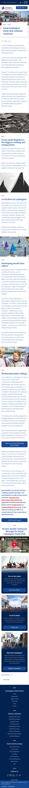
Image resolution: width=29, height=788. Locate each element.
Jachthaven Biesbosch (14, 736)
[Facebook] (7, 775)
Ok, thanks (4, 786)
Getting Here (14, 696)
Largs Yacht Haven (14, 721)
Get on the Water (14, 590)
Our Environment (14, 756)
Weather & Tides (15, 699)
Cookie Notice (11, 786)
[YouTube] (17, 775)
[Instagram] (10, 775)
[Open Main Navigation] (26, 2)
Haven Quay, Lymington (14, 719)
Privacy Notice (14, 749)
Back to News (6, 679)
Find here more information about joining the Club (11, 499)
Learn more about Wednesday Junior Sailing (14, 444)
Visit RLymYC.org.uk (14, 520)
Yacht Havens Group (14, 747)
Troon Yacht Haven (14, 724)
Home (14, 694)
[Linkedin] (13, 775)
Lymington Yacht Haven (14, 717)
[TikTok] (20, 775)
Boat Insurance (14, 761)
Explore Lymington (14, 668)
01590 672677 (17, 505)
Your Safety (14, 754)
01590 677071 (14, 780)
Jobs (15, 764)
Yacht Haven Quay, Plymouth (14, 734)
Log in (23, 2)
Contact (15, 706)
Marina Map (14, 701)
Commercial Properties (14, 759)
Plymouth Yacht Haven (14, 731)
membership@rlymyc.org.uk (11, 507)
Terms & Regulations (14, 751)
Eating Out (14, 627)
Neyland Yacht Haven (14, 729)
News (14, 703)
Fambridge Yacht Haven (14, 726)
